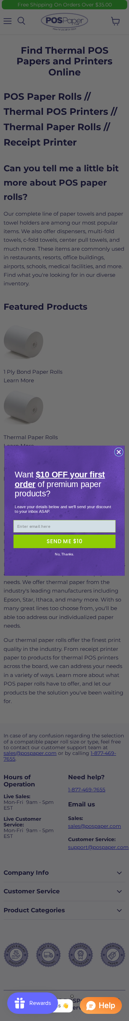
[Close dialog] (119, 452)
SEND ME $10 (64, 541)
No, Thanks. (64, 554)
